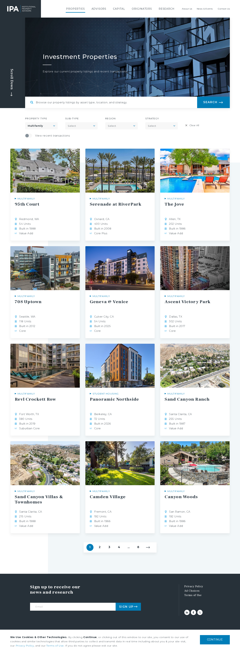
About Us (187, 8)
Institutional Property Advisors (21, 9)
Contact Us (224, 8)
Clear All (194, 125)
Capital (119, 8)
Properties (75, 8)
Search (210, 102)
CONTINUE (215, 639)
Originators (142, 8)
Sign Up (126, 606)
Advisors (99, 8)
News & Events (205, 8)
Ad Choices (191, 591)
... (129, 547)
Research (166, 8)
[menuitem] (75, 9)
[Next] (147, 547)
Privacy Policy (193, 586)
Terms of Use (193, 595)
